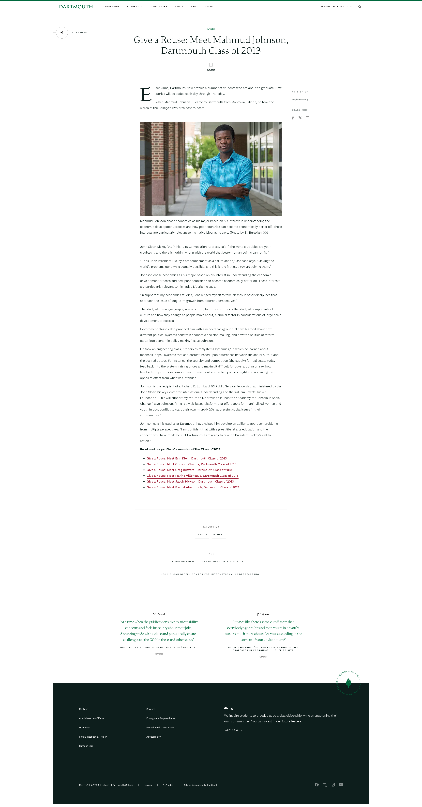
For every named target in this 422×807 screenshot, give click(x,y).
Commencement (184, 561)
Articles (211, 29)
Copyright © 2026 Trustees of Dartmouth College (106, 785)
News (194, 6)
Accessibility (153, 736)
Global (219, 534)
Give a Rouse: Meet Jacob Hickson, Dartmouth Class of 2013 (190, 481)
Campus (202, 534)
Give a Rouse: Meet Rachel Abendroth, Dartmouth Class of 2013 (193, 487)
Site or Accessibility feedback (200, 785)
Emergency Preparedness (160, 718)
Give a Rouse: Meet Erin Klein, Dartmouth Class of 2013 (187, 458)
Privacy (148, 785)
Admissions (111, 6)
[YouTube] (341, 785)
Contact (83, 709)
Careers (150, 709)
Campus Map (86, 745)
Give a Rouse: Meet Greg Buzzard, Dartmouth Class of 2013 (189, 470)
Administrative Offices (91, 718)
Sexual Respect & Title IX (93, 736)
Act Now (231, 730)
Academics (134, 6)
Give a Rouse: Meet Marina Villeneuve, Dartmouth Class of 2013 (193, 475)
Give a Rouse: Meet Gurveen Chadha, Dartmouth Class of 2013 (192, 464)
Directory (84, 727)
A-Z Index (168, 785)
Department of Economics (222, 561)
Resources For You (334, 6)
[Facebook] (317, 785)
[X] (325, 785)
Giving (210, 6)
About (179, 6)
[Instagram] (333, 785)
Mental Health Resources (160, 727)
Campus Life (158, 6)
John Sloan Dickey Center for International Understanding (210, 574)
